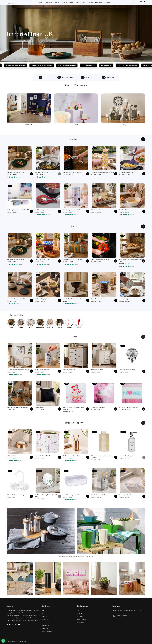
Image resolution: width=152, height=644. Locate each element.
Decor (57, 3)
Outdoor (90, 3)
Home (44, 610)
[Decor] (143, 337)
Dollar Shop (99, 3)
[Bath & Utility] (143, 423)
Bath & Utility (80, 3)
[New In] (143, 226)
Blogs (43, 613)
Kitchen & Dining (67, 3)
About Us (44, 616)
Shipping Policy (46, 625)
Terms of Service (47, 631)
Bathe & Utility (81, 619)
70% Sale (107, 3)
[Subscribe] (143, 616)
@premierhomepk (80, 556)
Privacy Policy (46, 622)
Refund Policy (46, 628)
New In (40, 3)
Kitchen (79, 613)
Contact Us (45, 619)
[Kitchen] (143, 139)
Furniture (49, 3)
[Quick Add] (53, 532)
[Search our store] (133, 2)
